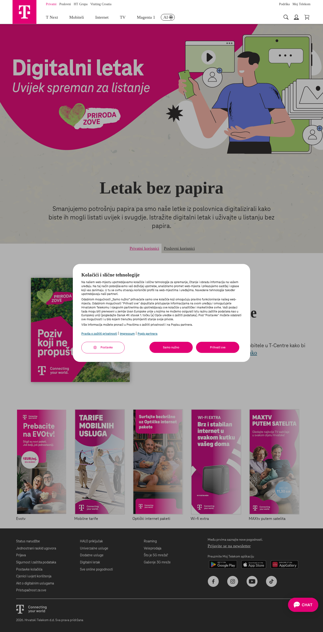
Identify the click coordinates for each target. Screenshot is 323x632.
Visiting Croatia (100, 4)
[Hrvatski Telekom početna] (24, 12)
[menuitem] (167, 17)
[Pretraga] (286, 17)
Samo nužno (171, 347)
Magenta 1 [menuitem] (146, 17)
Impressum (127, 333)
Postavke (106, 347)
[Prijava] (296, 17)
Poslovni (65, 4)
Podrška (284, 4)
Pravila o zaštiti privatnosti (99, 333)
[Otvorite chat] (303, 605)
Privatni (51, 4)
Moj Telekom (301, 4)
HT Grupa (80, 4)
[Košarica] (307, 17)
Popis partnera (147, 333)
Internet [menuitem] (102, 17)
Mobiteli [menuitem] (76, 17)
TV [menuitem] (123, 17)
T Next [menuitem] (52, 17)
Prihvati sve (218, 347)
